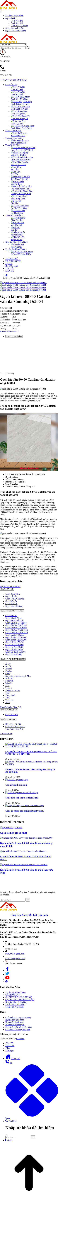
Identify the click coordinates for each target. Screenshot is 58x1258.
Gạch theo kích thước (14, 28)
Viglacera (9, 700)
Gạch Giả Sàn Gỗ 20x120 (16, 632)
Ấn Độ (8, 666)
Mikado (8, 683)
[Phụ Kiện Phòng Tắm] (21, 186)
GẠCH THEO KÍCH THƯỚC (12, 611)
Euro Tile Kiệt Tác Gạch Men (18, 676)
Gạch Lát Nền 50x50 (14, 642)
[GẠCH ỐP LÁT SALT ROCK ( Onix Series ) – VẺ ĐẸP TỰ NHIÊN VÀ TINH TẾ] (31, 746)
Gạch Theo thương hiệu (15, 30)
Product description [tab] (14, 336)
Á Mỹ (8, 664)
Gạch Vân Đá (17, 21)
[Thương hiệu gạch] (20, 140)
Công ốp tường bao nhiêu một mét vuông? (24, 811)
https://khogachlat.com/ (15, 958)
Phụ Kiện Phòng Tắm (20, 189)
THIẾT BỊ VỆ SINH (8, 719)
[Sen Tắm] (16, 167)
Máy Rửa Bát (16, 239)
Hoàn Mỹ (9, 678)
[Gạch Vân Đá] (18, 87)
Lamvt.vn (20, 1038)
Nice (7, 685)
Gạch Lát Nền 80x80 (14, 647)
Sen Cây (14, 174)
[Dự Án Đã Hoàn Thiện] (22, 252)
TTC (7, 698)
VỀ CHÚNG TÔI (13, 261)
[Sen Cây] (15, 172)
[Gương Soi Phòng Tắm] (22, 191)
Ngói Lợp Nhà (17, 123)
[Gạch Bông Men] (19, 111)
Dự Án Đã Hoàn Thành (10, 586)
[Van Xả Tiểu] (17, 181)
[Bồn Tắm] (16, 201)
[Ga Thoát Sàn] (18, 210)
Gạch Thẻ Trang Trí (19, 118)
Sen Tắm (14, 169)
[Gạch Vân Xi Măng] (20, 97)
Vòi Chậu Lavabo (18, 164)
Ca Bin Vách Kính (19, 208)
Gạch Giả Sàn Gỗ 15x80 (16, 623)
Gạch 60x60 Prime (13, 618)
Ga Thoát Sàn (17, 213)
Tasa (7, 693)
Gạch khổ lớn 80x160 (14, 635)
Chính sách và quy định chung (18, 1017)
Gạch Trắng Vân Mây (20, 104)
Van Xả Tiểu (16, 184)
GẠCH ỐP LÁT (7, 589)
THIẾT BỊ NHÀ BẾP (9, 710)
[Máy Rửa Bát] (18, 237)
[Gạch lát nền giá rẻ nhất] (11, 827)
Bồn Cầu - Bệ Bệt (18, 155)
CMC (7, 673)
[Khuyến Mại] (17, 244)
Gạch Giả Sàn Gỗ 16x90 (16, 628)
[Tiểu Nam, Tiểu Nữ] (20, 176)
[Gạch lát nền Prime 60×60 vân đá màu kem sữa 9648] (23, 864)
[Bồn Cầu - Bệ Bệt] (19, 152)
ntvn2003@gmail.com (14, 954)
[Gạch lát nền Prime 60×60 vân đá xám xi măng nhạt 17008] (26, 838)
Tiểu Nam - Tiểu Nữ (14, 729)
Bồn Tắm (15, 203)
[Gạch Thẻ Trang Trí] (20, 116)
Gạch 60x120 (11, 615)
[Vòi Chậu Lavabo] (19, 162)
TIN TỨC (9, 268)
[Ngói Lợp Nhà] (18, 121)
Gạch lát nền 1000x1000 (15, 637)
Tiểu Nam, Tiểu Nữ (19, 179)
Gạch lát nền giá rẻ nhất (13, 832)
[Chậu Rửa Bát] (18, 218)
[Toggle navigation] (1, 11)
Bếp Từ (14, 230)
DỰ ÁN (8, 263)
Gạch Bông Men (18, 114)
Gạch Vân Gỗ (17, 23)
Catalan (8, 671)
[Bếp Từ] (15, 227)
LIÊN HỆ (9, 271)
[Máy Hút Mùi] (18, 232)
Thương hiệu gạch (18, 143)
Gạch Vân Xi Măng (19, 25)
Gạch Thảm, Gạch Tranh (21, 128)
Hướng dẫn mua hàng (14, 1020)
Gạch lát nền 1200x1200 (15, 640)
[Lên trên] (29, 1201)
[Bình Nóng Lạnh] (19, 196)
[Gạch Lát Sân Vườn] (20, 106)
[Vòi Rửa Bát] (17, 222)
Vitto (7, 702)
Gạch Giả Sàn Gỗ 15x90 (16, 625)
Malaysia (9, 681)
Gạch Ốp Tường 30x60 (15, 652)
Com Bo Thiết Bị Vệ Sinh (22, 150)
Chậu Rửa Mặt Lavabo (20, 160)
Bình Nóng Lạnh (18, 198)
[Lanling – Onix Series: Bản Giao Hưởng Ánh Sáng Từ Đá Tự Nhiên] (31, 764)
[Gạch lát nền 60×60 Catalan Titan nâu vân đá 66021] (23, 851)
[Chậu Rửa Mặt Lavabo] (22, 157)
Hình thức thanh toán (14, 1022)
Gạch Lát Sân (11, 596)
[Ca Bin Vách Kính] (20, 206)
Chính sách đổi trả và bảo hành (18, 1027)
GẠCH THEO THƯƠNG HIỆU (13, 659)
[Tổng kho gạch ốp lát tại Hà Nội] (8, 8)
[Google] (6, 982)
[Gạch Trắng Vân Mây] (21, 101)
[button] (11, 18)
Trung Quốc (10, 695)
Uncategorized (6, 733)
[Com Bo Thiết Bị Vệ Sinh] (23, 147)
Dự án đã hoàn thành (14, 16)
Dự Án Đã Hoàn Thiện (21, 254)
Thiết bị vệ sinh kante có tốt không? (21, 798)
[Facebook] (7, 970)
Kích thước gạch (18, 135)
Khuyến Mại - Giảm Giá (10, 707)
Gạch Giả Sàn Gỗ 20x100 (16, 630)
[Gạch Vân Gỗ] (18, 92)
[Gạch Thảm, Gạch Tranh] (22, 126)
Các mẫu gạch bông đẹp (16, 785)
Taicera (8, 688)
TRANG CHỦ (11, 259)
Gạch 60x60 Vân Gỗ (14, 620)
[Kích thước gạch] (19, 133)
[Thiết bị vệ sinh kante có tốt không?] (21, 792)
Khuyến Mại (16, 247)
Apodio (8, 669)
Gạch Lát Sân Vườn (19, 109)
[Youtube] (7, 979)
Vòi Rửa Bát (16, 225)
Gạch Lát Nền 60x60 (14, 644)
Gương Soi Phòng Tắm (21, 193)
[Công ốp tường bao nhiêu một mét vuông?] (24, 805)
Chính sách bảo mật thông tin (17, 1029)
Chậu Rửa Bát (17, 220)
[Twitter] (7, 974)
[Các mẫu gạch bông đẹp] (16, 779)
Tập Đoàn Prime (12, 690)
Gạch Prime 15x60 (13, 654)
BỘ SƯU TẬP (11, 266)
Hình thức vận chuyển (14, 1024)
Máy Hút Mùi (17, 235)
